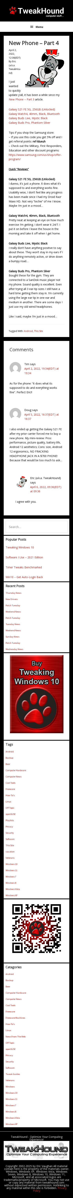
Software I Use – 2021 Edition (24, 557)
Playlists (10, 820)
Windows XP (11, 895)
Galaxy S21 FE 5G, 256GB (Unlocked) (32, 109)
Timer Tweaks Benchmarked (24, 567)
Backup (9, 757)
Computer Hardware (16, 770)
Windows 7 (11, 876)
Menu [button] (39, 27)
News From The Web (16, 1036)
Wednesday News (14, 649)
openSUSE (11, 814)
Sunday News (12, 636)
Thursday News (13, 592)
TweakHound (36, 12)
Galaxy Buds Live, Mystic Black (28, 118)
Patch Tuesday (13, 605)
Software (10, 839)
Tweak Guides (13, 1074)
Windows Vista (13, 889)
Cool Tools (10, 782)
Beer (8, 764)
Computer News (13, 776)
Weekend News (13, 611)
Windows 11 (11, 870)
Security (10, 832)
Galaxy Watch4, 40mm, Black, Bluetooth (34, 114)
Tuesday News (13, 624)
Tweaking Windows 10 (20, 547)
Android (28, 331)
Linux (8, 801)
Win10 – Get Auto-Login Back (24, 577)
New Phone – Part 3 (21, 99)
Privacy (9, 826)
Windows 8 (11, 882)
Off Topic (10, 807)
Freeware (10, 789)
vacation (10, 851)
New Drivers (12, 599)
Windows (10, 1086)
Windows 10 (11, 864)
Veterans (10, 857)
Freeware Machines (15, 1017)
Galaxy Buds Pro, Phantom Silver (29, 122)
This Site (38, 331)
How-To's (10, 795)
